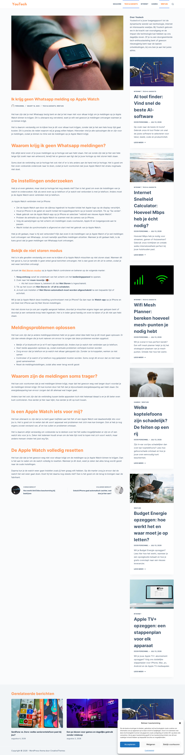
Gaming (154, 4)
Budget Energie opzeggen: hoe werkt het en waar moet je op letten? (151, 526)
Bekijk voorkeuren (171, 744)
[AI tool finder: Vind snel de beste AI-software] (148, 713)
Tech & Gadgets (131, 4)
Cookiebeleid (149, 750)
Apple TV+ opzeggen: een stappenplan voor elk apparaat (150, 632)
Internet (144, 4)
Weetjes (164, 4)
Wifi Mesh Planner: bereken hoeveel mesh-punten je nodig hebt (151, 318)
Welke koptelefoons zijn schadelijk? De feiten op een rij (151, 420)
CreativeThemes (57, 750)
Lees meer (140, 142)
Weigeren (150, 744)
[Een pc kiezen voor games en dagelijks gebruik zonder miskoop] (92, 713)
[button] (180, 723)
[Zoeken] (173, 4)
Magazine (117, 4)
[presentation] (152, 71)
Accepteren (129, 744)
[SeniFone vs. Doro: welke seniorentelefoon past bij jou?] (37, 713)
